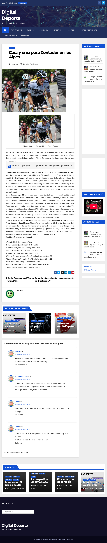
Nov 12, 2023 (63, 485)
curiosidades (10, 35)
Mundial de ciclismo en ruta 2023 (12, 326)
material (25, 35)
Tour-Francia (34, 64)
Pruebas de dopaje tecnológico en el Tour (40, 327)
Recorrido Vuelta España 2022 (65, 326)
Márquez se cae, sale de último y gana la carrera (93, 79)
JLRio (21, 291)
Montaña (43, 30)
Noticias (15, 320)
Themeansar (69, 539)
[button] (104, 32)
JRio (17, 401)
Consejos (17, 476)
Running (30, 30)
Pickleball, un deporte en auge (65, 482)
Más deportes (69, 476)
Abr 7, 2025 (11, 489)
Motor (71, 30)
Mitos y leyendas (89, 30)
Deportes (57, 30)
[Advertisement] (95, 121)
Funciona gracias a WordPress (43, 539)
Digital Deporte (15, 525)
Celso (17, 351)
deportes (67, 317)
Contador (26, 64)
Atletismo (9, 476)
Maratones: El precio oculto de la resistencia (13, 486)
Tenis (33, 476)
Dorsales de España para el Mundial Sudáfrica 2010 (93, 59)
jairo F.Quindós (21, 376)
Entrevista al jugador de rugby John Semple (93, 69)
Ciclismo (12, 48)
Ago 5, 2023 (89, 489)
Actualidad (16, 30)
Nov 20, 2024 (38, 485)
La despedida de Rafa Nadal (39, 480)
